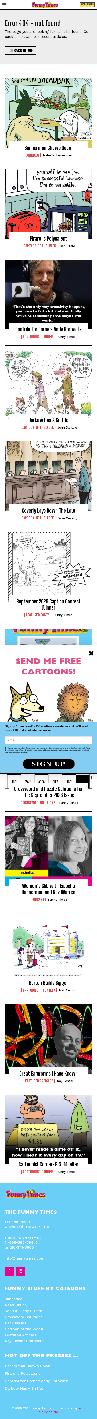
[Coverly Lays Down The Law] (48, 476)
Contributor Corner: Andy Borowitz (48, 329)
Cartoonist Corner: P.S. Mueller (48, 1164)
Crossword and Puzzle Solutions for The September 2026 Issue (48, 792)
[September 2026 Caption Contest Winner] (48, 567)
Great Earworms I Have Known (48, 1073)
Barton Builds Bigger (48, 983)
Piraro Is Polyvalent (48, 238)
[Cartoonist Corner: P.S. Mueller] (48, 1129)
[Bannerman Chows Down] (48, 113)
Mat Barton (67, 990)
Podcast (38, 899)
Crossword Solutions (37, 803)
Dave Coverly (67, 518)
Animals (32, 155)
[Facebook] (9, 1271)
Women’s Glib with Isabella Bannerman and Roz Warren (48, 889)
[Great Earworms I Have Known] (48, 1039)
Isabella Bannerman (57, 155)
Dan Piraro (67, 246)
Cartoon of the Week (40, 246)
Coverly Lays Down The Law (48, 511)
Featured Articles (39, 1081)
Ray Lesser (65, 1081)
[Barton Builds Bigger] (48, 948)
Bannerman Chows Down (48, 148)
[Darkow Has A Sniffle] (48, 385)
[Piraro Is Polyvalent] (48, 204)
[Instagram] (20, 1271)
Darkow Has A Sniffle (48, 420)
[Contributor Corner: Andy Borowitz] (48, 294)
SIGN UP (48, 764)
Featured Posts (38, 615)
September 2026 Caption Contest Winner (48, 604)
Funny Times (66, 337)
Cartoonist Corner (38, 337)
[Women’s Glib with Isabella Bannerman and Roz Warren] (48, 851)
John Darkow (67, 427)
